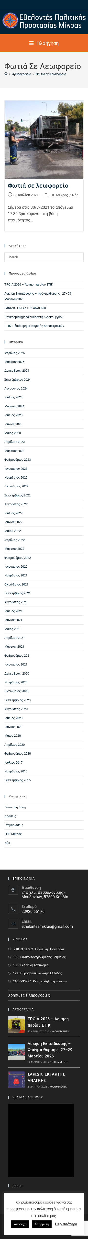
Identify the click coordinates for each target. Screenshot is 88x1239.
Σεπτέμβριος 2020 (17, 700)
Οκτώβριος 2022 (16, 486)
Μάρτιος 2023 (14, 451)
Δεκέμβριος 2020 (16, 673)
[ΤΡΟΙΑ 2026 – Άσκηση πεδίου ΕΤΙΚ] (16, 1024)
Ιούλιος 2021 (13, 611)
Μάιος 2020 (12, 735)
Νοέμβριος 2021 (15, 575)
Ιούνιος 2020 (13, 727)
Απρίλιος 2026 (14, 353)
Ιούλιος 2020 (13, 718)
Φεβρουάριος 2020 (17, 753)
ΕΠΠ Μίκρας (58, 195)
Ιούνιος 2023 (13, 424)
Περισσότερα (66, 1224)
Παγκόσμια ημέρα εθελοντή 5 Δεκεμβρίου (33, 317)
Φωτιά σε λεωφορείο (51, 74)
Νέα (75, 195)
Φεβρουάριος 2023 (17, 459)
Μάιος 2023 (12, 433)
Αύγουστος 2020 (16, 709)
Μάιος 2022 (12, 531)
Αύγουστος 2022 (16, 504)
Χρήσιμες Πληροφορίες (29, 995)
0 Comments (60, 1031)
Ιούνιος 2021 (13, 620)
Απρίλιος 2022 (14, 540)
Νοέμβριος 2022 (15, 477)
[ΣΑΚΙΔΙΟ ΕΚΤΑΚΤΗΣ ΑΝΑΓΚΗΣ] (16, 1079)
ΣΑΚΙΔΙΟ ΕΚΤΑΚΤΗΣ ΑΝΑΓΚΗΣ (25, 308)
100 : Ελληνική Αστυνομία (30, 965)
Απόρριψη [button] (42, 1224)
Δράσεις (10, 816)
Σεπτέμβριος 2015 (17, 780)
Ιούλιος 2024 (13, 397)
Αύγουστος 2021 (16, 602)
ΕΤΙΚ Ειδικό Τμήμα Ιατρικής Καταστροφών (34, 326)
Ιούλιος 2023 (13, 415)
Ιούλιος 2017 (13, 762)
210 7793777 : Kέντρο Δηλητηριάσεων (40, 981)
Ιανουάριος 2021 (15, 664)
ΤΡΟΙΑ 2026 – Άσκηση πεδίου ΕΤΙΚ (28, 284)
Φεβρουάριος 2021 (17, 655)
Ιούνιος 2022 (13, 522)
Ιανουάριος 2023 (15, 468)
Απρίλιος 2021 (14, 638)
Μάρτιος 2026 (14, 362)
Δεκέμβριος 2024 (16, 370)
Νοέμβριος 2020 (15, 682)
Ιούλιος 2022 (13, 513)
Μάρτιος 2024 (14, 406)
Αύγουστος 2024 (16, 388)
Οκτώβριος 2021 (16, 584)
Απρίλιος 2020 (14, 744)
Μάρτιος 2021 (14, 646)
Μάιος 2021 (12, 629)
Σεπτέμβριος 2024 (17, 379)
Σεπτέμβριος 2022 (17, 495)
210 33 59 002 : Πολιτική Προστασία (38, 949)
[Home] (6, 74)
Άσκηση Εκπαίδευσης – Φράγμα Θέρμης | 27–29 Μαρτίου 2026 (50, 1049)
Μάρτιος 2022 (14, 549)
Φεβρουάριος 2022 (17, 558)
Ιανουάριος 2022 (15, 566)
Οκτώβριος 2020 (16, 691)
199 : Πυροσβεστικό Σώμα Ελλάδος (37, 973)
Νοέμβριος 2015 (15, 771)
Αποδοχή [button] (20, 1224)
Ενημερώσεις (13, 825)
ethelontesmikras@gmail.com (47, 926)
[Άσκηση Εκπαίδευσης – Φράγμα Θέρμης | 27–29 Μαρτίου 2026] (16, 1052)
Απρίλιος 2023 (14, 442)
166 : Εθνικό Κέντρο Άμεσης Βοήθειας (39, 957)
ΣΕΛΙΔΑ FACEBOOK (27, 1097)
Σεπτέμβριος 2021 (17, 593)
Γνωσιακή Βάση (15, 807)
